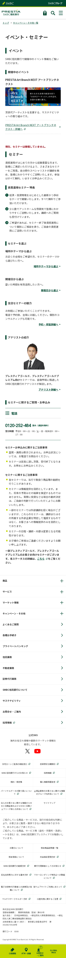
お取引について (16, 847)
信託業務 (7, 657)
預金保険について (16, 856)
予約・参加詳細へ (48, 324)
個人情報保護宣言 (47, 781)
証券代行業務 (9, 678)
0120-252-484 (18, 425)
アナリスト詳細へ (48, 389)
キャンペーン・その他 (14, 613)
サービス (7, 591)
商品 (5, 580)
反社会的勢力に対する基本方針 (14, 874)
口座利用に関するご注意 (47, 898)
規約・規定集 (16, 781)
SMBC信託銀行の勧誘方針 (14, 865)
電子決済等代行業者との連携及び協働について (16, 888)
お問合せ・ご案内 (12, 711)
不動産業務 (8, 668)
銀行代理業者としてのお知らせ (47, 865)
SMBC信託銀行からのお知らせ (14, 772)
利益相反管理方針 (47, 856)
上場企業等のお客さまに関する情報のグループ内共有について (49, 792)
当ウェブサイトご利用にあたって (47, 886)
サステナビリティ (12, 700)
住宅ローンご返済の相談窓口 (14, 764)
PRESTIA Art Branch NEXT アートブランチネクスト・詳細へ (30, 127)
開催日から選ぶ (49, 290)
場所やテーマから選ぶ (46, 266)
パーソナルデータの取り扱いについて (16, 792)
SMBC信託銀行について (15, 689)
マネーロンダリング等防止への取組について (49, 876)
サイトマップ (49, 802)
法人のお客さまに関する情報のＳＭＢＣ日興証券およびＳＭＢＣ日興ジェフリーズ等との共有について (16, 805)
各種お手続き (9, 635)
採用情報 (7, 722)
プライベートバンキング (15, 646)
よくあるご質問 (11, 624)
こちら (41, 558)
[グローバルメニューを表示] (61, 13)
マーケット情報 (11, 602)
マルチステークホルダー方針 (14, 898)
